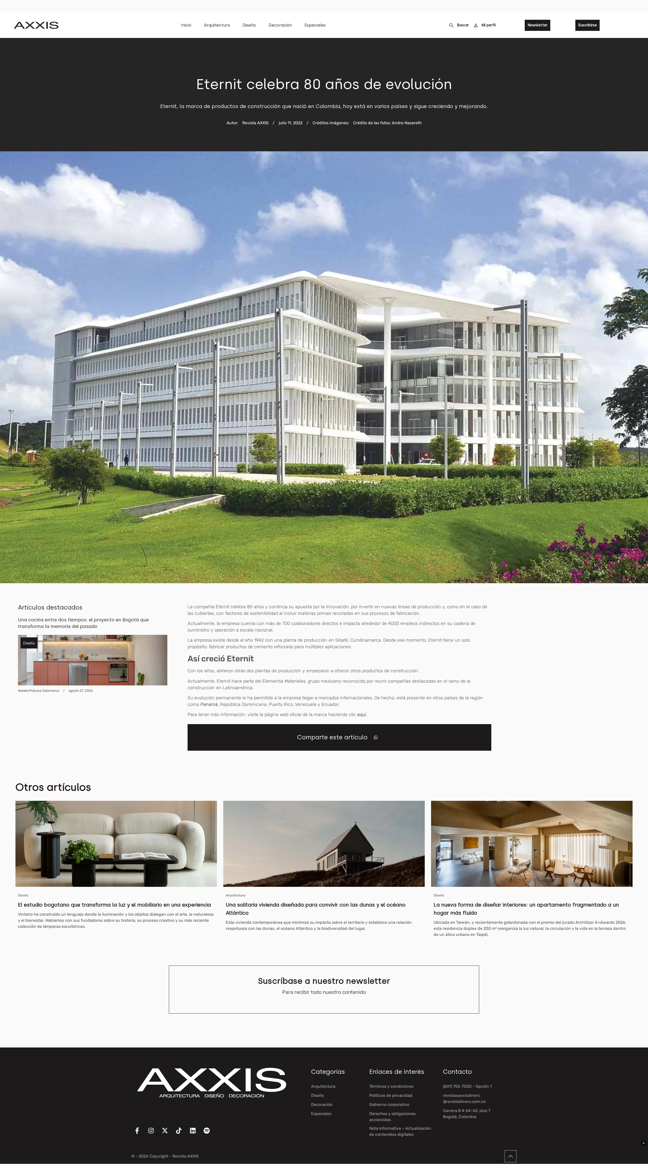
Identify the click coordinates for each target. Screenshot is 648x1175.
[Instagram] (154, 1133)
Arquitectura (217, 25)
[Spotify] (210, 1133)
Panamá (209, 704)
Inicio (186, 25)
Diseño (249, 25)
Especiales (315, 25)
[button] (375, 737)
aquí (361, 714)
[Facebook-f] (140, 1133)
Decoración (280, 25)
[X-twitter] (168, 1133)
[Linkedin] (196, 1133)
